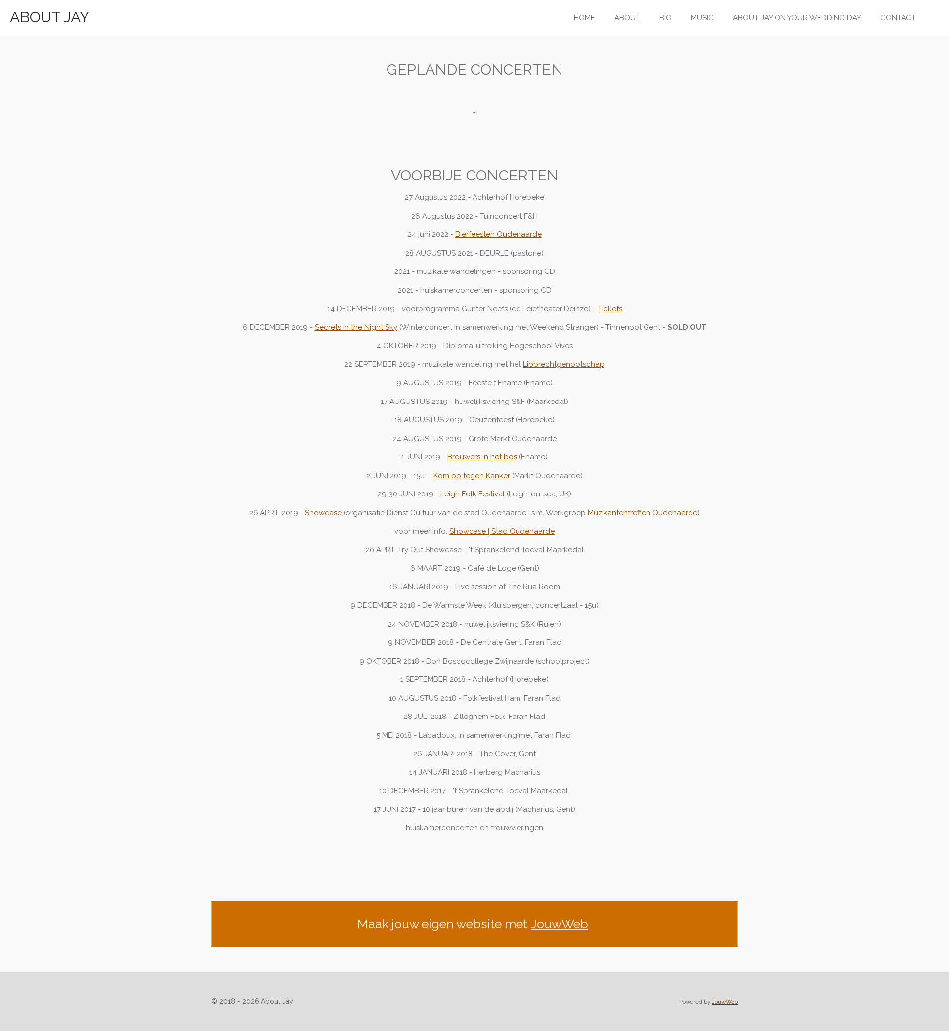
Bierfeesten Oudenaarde (498, 234)
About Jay (49, 17)
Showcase (323, 512)
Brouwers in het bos (482, 456)
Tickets (610, 308)
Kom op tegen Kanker (471, 475)
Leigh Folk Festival (472, 494)
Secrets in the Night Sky (356, 327)
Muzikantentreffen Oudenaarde (642, 512)
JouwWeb (559, 923)
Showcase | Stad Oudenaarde (502, 531)
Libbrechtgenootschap (563, 364)
